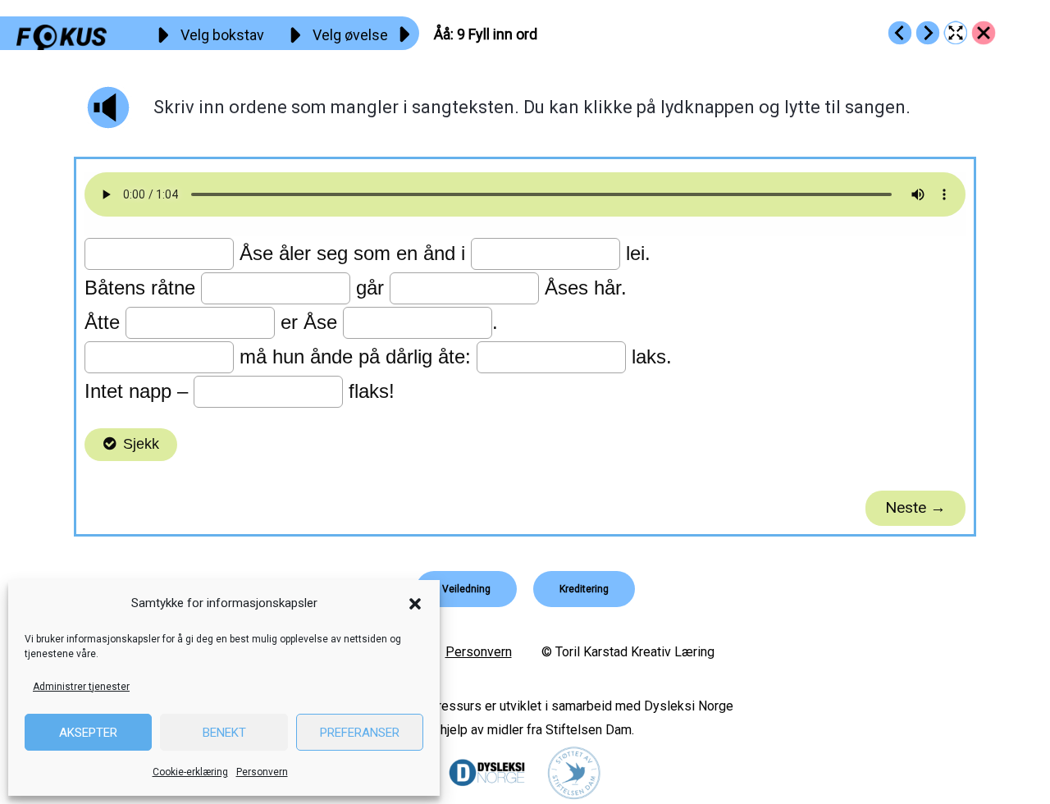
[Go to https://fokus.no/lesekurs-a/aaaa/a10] (928, 33)
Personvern (262, 772)
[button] (415, 604)
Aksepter (88, 732)
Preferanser (359, 732)
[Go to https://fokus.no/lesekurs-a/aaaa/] (984, 33)
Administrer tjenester (81, 686)
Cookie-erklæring (190, 772)
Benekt (224, 732)
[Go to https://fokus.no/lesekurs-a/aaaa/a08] (900, 33)
